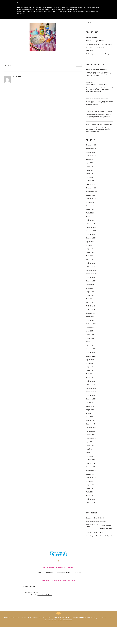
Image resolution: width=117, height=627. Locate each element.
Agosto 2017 (90, 327)
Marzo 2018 (89, 302)
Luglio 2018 (89, 288)
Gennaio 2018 (90, 309)
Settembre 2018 (91, 281)
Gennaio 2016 (90, 385)
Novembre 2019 (91, 231)
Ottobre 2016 (90, 352)
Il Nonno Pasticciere (106, 525)
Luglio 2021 (89, 163)
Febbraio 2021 (90, 181)
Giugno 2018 (90, 292)
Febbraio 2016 (90, 381)
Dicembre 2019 (91, 227)
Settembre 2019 (91, 238)
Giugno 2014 (90, 445)
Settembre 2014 (91, 438)
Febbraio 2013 (90, 499)
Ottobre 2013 (90, 474)
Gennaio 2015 (90, 424)
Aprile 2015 (89, 413)
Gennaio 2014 (90, 463)
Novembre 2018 (91, 274)
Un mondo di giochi (106, 536)
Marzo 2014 (89, 456)
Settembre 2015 (91, 399)
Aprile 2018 (89, 299)
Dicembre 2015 (91, 388)
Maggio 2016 (90, 370)
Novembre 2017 (91, 317)
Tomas (87, 111)
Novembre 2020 (91, 191)
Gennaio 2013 (90, 503)
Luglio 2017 (89, 331)
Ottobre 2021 (90, 152)
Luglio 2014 (89, 442)
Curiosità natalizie (91, 37)
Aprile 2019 (89, 256)
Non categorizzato (92, 536)
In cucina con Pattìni (106, 529)
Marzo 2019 (89, 259)
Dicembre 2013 (91, 467)
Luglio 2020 (90, 202)
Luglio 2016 (89, 363)
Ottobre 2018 (90, 277)
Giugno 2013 (90, 485)
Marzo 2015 (89, 417)
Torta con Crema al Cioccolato (96, 85)
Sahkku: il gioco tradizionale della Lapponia (99, 54)
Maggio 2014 (90, 449)
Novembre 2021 (91, 148)
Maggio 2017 (90, 338)
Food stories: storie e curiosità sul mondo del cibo (92, 524)
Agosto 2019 (90, 241)
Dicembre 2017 (91, 313)
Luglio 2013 (89, 481)
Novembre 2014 (91, 431)
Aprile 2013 (89, 492)
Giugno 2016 (90, 367)
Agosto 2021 (90, 159)
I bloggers (103, 521)
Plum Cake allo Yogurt (100, 69)
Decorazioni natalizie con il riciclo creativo (99, 44)
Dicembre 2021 (91, 145)
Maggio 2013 (90, 488)
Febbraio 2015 (90, 420)
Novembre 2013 (91, 470)
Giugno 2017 (90, 334)
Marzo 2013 (89, 495)
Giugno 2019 (90, 249)
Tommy (88, 125)
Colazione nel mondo (93, 518)
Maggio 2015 (90, 410)
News (101, 532)
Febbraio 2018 (90, 306)
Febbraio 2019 (90, 263)
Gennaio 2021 (90, 184)
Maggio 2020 (90, 209)
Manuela (17, 76)
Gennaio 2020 (90, 224)
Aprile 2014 (89, 453)
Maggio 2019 (90, 252)
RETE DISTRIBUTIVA (63, 573)
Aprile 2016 (89, 374)
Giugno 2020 (90, 206)
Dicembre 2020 (91, 188)
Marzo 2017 (89, 345)
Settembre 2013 (91, 478)
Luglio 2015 (89, 402)
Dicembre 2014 (91, 427)
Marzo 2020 (90, 216)
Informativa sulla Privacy (45, 595)
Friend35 (88, 82)
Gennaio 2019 (90, 267)
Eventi (102, 518)
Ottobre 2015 (90, 395)
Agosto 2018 (90, 284)
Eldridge (88, 98)
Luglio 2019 (89, 245)
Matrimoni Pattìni (91, 532)
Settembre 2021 (91, 156)
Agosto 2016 (90, 360)
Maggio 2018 (90, 295)
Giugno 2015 (90, 406)
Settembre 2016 (91, 356)
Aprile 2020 (90, 213)
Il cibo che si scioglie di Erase (95, 41)
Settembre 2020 (91, 199)
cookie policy (72, 9)
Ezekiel (88, 69)
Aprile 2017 (89, 342)
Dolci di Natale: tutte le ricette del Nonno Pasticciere (99, 49)
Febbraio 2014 (90, 460)
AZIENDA (39, 573)
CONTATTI (77, 573)
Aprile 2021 (89, 174)
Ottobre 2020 (90, 195)
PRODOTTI (49, 573)
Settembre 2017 (91, 324)
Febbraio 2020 (91, 220)
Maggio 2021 (90, 170)
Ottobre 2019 (90, 234)
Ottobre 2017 (90, 320)
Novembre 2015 (91, 392)
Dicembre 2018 (91, 270)
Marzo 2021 (89, 177)
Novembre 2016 (91, 349)
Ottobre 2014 (90, 435)
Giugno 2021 (90, 166)
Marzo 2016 (89, 377)
